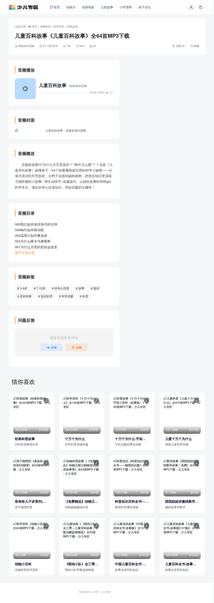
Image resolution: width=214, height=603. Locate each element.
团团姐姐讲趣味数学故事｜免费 (182, 501)
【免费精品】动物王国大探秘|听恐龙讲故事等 (81, 501)
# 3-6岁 (22, 288)
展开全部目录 (25, 252)
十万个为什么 (75, 439)
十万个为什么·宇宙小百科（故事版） (130, 439)
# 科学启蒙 (66, 296)
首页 (34, 26)
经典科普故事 (25, 439)
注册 (79, 347)
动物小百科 (23, 564)
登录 (54, 347)
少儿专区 (106, 591)
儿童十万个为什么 (178, 439)
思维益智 (72, 26)
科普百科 (59, 26)
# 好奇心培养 (60, 288)
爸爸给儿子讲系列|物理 (30, 501)
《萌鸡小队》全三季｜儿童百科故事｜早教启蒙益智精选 (81, 564)
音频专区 (45, 26)
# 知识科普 (45, 296)
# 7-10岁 (39, 288)
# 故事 (80, 288)
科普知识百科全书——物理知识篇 (131, 501)
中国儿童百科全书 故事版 (130, 564)
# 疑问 (95, 288)
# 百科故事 (24, 296)
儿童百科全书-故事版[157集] (180, 564)
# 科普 (84, 296)
